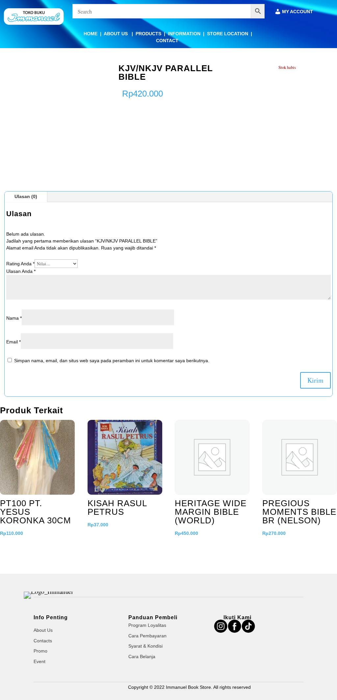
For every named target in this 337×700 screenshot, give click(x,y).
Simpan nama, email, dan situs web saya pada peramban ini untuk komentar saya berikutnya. (111, 360)
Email (13, 341)
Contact (167, 40)
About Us (116, 33)
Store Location (227, 33)
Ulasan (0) (25, 196)
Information (184, 33)
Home (90, 33)
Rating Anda (20, 263)
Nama (14, 318)
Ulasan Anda (21, 271)
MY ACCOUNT (297, 11)
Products (148, 33)
